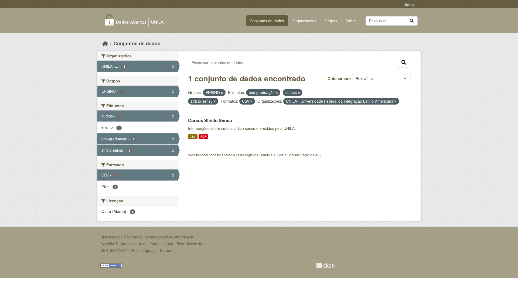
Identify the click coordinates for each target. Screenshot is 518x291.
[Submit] (411, 21)
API (275, 155)
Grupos (331, 20)
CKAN (325, 265)
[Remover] (222, 93)
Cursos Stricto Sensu (210, 120)
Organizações (304, 20)
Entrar (410, 4)
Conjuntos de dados (267, 20)
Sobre (351, 20)
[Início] (105, 43)
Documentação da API (303, 155)
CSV (193, 136)
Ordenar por (339, 78)
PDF (203, 136)
